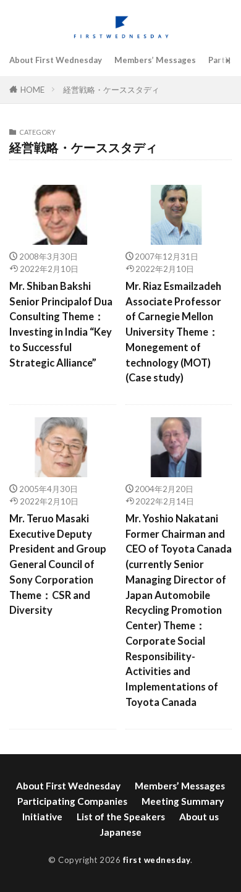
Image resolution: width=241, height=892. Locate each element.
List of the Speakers (121, 816)
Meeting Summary (183, 801)
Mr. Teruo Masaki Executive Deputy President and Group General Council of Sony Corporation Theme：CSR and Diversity (57, 564)
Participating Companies (72, 801)
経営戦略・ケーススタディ (111, 90)
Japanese (120, 832)
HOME (32, 90)
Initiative (42, 816)
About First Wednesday (55, 60)
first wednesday (157, 860)
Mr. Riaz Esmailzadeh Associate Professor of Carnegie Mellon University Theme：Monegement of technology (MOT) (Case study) (173, 332)
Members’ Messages (155, 60)
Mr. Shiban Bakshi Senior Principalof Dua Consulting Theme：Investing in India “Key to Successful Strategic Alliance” (60, 324)
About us (199, 816)
